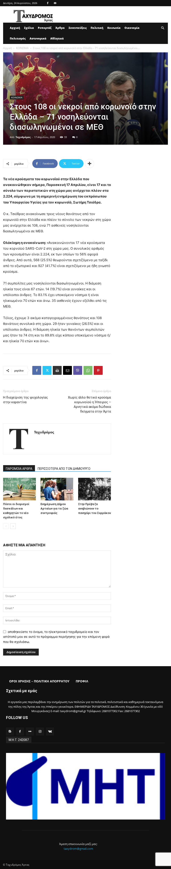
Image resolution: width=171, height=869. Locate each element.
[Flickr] (30, 731)
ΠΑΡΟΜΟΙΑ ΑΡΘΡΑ (19, 468)
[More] (89, 163)
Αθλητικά (57, 38)
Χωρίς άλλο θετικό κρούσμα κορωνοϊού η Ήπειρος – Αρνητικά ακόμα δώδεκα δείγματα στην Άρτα (89, 404)
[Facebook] (47, 3)
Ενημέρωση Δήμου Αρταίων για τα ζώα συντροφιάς (54, 508)
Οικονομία (131, 28)
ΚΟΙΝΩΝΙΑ (22, 48)
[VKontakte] (50, 731)
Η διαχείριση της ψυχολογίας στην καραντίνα (25, 399)
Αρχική (15, 28)
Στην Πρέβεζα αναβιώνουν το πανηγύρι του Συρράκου (94, 508)
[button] (162, 28)
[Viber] (77, 370)
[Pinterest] (98, 370)
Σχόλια (29, 28)
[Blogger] (10, 731)
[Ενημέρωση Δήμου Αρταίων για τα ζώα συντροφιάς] (57, 489)
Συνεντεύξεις (78, 28)
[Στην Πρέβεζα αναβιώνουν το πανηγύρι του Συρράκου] (94, 489)
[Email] (67, 370)
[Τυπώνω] (57, 370)
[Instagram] (40, 731)
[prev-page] (6, 526)
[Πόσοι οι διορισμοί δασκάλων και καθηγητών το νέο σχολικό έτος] (19, 489)
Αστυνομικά (38, 38)
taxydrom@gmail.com (78, 849)
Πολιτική (97, 28)
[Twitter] (47, 370)
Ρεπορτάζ (44, 28)
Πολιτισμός (18, 38)
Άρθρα (60, 28)
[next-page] (13, 526)
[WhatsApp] (87, 370)
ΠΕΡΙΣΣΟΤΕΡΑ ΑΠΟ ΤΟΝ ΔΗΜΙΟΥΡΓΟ (64, 468)
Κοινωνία (113, 28)
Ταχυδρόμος (23, 137)
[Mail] (55, 3)
